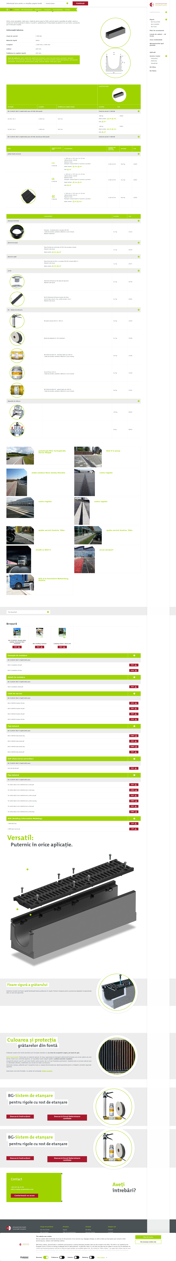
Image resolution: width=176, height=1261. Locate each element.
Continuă (80, 3)
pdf (110, 118)
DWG (133, 735)
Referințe (154, 61)
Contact (67, 9)
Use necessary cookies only (148, 1241)
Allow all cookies (148, 1237)
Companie (47, 9)
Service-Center (155, 56)
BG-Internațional (27, 9)
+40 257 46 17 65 (17, 1187)
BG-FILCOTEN (155, 22)
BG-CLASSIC (155, 24)
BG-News (153, 71)
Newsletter (38, 9)
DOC (133, 670)
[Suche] (166, 12)
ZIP (132, 823)
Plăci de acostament (157, 30)
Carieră (17, 9)
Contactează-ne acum (24, 1195)
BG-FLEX (154, 26)
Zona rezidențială (156, 40)
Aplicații (153, 52)
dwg (114, 118)
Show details (101, 1257)
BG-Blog (153, 67)
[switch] (62, 1257)
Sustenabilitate (58, 9)
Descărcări (154, 63)
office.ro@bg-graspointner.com (22, 1189)
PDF (16, 647)
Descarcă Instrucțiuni (20, 1116)
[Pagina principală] (22, 1228)
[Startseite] (7, 9)
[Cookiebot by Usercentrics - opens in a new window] (24, 1257)
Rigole (152, 19)
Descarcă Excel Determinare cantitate (67, 1117)
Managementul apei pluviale (157, 44)
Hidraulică (154, 58)
